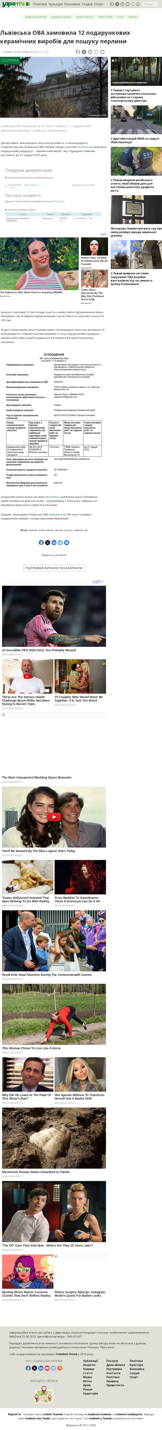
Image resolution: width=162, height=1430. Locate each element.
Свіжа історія (105, 16)
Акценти (89, 1365)
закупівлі (32, 530)
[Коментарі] (102, 52)
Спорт (98, 4)
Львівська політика (35, 16)
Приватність (115, 1385)
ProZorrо (68, 530)
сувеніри (59, 530)
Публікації (90, 1361)
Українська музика (61, 16)
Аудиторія (90, 1393)
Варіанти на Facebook (54, 555)
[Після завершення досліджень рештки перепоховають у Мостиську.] (136, 71)
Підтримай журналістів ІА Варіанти (53, 568)
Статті (120, 16)
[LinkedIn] (90, 52)
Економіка (72, 4)
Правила (112, 1381)
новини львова (45, 530)
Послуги (112, 1361)
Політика (40, 4)
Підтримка (114, 1369)
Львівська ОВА (81, 530)
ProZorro (83, 147)
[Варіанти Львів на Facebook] (112, 4)
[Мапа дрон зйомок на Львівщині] (44, 1395)
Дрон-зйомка (115, 1365)
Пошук (88, 1389)
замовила (55, 514)
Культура (56, 4)
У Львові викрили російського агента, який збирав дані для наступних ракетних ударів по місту (132, 185)
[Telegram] (96, 52)
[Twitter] (84, 52)
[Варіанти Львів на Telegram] (133, 4)
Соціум (87, 4)
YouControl (52, 497)
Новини (132, 16)
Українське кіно (84, 16)
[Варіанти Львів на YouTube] (127, 4)
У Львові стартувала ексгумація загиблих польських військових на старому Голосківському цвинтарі (133, 95)
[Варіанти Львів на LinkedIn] (122, 4)
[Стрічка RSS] (138, 4)
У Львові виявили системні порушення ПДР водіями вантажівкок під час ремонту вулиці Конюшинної (132, 279)
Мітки (87, 1381)
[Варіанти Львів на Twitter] (117, 4)
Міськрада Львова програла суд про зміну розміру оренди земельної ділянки (136, 232)
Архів (86, 1385)
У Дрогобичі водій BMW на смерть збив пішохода (135, 140)
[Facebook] (77, 52)
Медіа (87, 1377)
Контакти (113, 1373)
